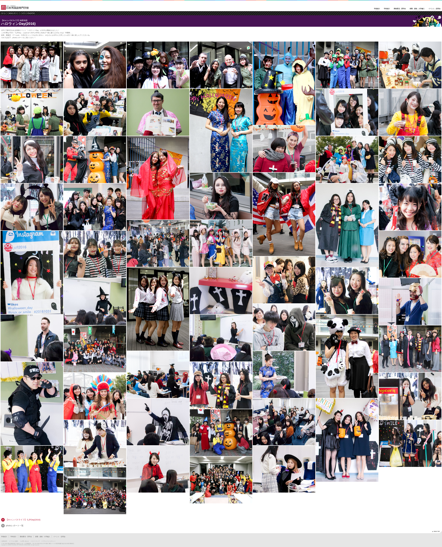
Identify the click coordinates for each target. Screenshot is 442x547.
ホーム (3, 13)
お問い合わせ (25, 541)
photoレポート (13, 13)
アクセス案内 (14, 541)
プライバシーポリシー (49, 541)
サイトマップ (36, 541)
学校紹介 (377, 8)
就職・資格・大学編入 (417, 8)
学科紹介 (387, 8)
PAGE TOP (437, 531)
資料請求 (4, 541)
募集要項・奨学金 (400, 8)
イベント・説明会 (435, 8)
